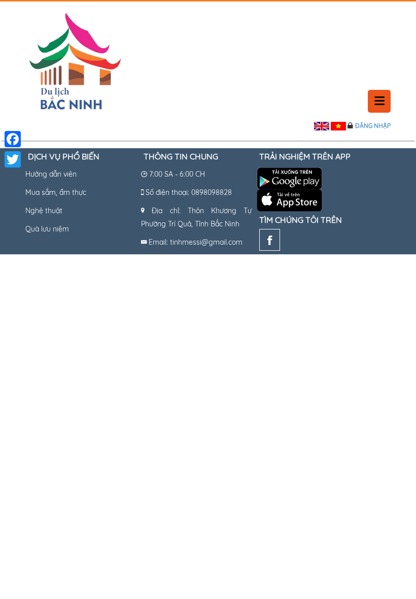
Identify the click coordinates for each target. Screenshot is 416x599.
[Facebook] (269, 242)
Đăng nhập (373, 125)
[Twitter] (13, 159)
